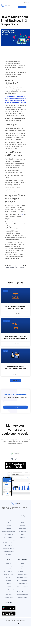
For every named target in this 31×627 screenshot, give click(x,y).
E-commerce (22, 528)
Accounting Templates (22, 574)
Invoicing (8, 520)
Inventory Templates (22, 586)
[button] (15, 380)
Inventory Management (8, 522)
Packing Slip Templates (22, 594)
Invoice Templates (22, 583)
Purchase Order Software (8, 540)
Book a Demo (8, 566)
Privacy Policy (8, 569)
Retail (22, 522)
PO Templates (22, 589)
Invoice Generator (22, 566)
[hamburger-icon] (28, 7)
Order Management (8, 534)
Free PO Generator (22, 571)
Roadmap (8, 586)
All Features (9, 554)
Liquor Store (22, 540)
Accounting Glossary (8, 589)
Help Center (9, 577)
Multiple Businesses (8, 551)
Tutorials (8, 583)
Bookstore (22, 537)
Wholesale (22, 520)
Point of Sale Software (8, 548)
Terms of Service (8, 571)
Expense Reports (22, 597)
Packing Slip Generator (22, 580)
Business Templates (22, 591)
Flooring (22, 534)
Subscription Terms (8, 574)
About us (8, 563)
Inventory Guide (8, 597)
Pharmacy (22, 525)
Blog (22, 563)
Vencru (21, 214)
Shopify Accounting (8, 537)
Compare (8, 580)
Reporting (8, 528)
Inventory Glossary (8, 591)
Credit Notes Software (8, 542)
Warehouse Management (8, 531)
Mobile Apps (8, 545)
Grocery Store (22, 531)
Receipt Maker (22, 569)
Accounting (8, 525)
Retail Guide (8, 594)
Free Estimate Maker (22, 577)
